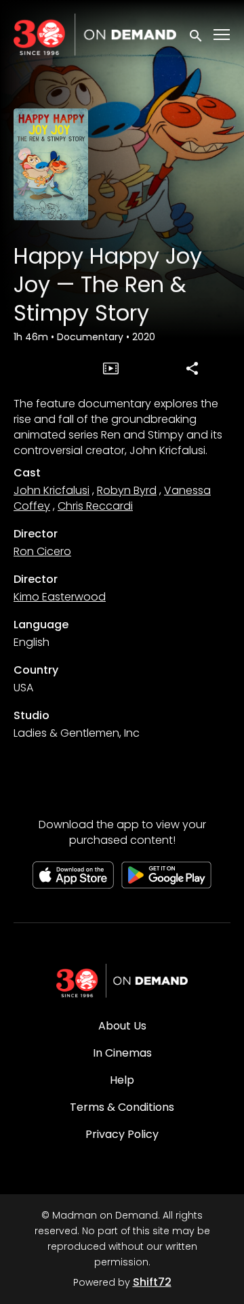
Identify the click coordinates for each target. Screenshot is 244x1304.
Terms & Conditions (122, 1107)
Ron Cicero (42, 551)
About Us (122, 1026)
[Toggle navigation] (222, 34)
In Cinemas (122, 1053)
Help (122, 1080)
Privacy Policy (122, 1134)
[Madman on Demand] (122, 981)
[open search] (196, 34)
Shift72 (152, 1282)
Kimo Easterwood (60, 597)
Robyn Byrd (127, 490)
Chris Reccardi (95, 506)
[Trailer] (111, 368)
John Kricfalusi (51, 490)
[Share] (192, 368)
